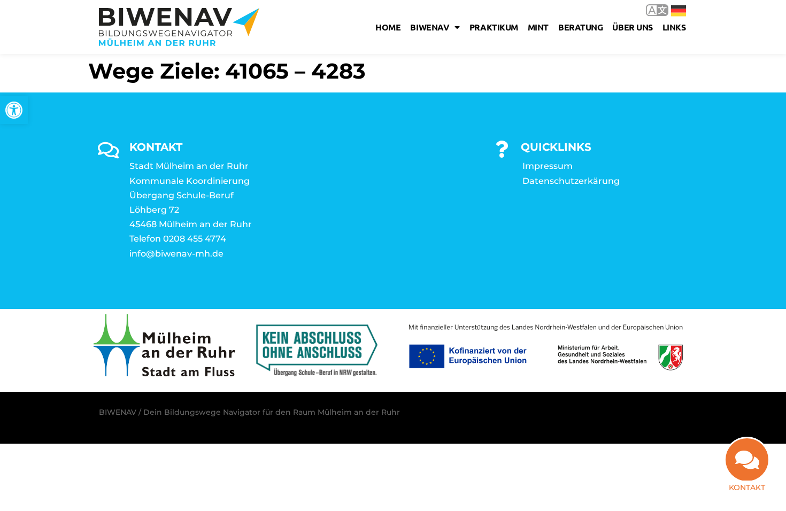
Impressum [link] (547, 166)
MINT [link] (538, 27)
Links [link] (674, 27)
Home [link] (387, 27)
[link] (14, 110)
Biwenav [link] (429, 27)
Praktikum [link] (493, 27)
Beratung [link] (580, 27)
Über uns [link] (632, 27)
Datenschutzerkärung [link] (571, 181)
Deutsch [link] (670, 10)
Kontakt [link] (747, 487)
